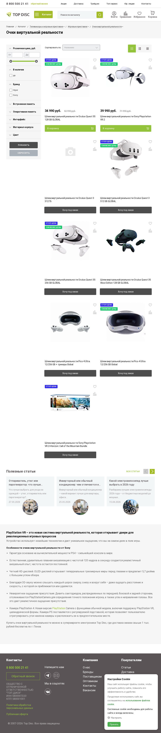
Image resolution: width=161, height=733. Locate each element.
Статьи (126, 667)
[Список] (140, 48)
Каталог (47, 14)
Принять (114, 724)
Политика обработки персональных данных (19, 707)
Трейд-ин (94, 4)
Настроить (116, 717)
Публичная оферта (17, 714)
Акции (64, 4)
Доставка (78, 4)
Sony (15, 95)
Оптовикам (90, 681)
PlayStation (58, 608)
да (14, 75)
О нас (86, 667)
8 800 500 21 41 (17, 4)
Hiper (15, 90)
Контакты (146, 4)
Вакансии (89, 690)
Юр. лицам (129, 4)
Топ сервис (111, 4)
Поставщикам (92, 676)
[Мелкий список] (148, 48)
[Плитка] (132, 48)
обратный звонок (39, 4)
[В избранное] (94, 60)
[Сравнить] (94, 67)
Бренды (88, 672)
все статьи (133, 471)
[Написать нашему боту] (48, 675)
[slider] (10, 61)
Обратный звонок (23, 676)
